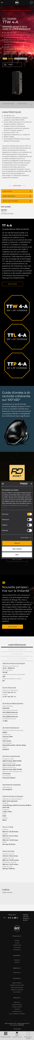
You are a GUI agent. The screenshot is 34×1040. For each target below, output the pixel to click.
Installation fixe (17, 945)
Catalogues (17, 960)
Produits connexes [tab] (17, 659)
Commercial (17, 947)
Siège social (17, 1002)
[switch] (29, 519)
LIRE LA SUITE (17, 559)
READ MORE (12, 284)
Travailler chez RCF (17, 1006)
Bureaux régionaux (17, 1004)
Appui (10, 64)
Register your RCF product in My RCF (26, 917)
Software (17, 962)
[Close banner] (31, 483)
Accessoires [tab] (17, 654)
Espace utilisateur (17, 982)
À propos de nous (17, 1011)
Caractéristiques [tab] (17, 645)
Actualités (17, 1009)
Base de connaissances (17, 987)
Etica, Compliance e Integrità (17, 1013)
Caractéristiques (8, 103)
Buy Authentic (17, 992)
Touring (17, 942)
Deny (17, 554)
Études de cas (17, 972)
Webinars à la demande (17, 989)
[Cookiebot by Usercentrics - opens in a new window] (21, 484)
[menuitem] (17, 1028)
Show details (25, 537)
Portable (17, 940)
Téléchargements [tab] (17, 649)
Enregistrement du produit (17, 985)
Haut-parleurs (17, 949)
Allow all (17, 543)
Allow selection (17, 549)
